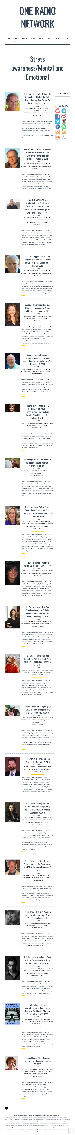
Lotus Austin (57, 1115)
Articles (24, 38)
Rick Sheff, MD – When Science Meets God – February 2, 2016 (37, 760)
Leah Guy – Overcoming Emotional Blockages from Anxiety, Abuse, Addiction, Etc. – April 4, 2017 (37, 308)
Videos (33, 38)
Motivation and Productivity (34, 220)
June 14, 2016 (37, 528)
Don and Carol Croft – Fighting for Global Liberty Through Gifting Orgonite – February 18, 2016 (37, 709)
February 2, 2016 (37, 771)
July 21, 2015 (37, 1026)
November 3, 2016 (37, 374)
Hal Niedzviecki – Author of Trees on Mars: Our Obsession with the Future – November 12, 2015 (37, 960)
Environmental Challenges (39, 718)
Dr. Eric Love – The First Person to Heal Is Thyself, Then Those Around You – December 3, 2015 (37, 915)
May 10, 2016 (37, 575)
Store (66, 38)
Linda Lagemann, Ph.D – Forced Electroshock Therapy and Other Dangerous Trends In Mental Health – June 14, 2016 (38, 511)
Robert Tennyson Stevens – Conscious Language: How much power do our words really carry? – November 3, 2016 (37, 359)
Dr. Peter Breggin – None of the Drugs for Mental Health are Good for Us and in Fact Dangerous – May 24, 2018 (37, 261)
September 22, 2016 (37, 475)
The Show (15, 39)
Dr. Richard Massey (38, 108)
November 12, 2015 (37, 975)
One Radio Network (37, 17)
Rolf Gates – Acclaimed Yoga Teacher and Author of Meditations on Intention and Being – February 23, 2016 (37, 660)
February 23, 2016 (37, 626)
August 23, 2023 (37, 115)
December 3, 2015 (37, 880)
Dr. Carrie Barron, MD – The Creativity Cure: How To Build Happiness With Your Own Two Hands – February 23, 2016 (37, 612)
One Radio (36, 106)
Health (39, 111)
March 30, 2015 (37, 1076)
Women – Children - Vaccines (36, 822)
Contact (49, 38)
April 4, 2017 (37, 321)
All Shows (27, 108)
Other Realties (36, 767)
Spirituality (48, 571)
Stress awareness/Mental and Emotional (36, 166)
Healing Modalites (35, 423)
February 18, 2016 (37, 725)
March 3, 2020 (37, 224)
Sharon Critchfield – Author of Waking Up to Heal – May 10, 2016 (37, 564)
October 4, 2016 (37, 428)
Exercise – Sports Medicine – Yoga (41, 670)
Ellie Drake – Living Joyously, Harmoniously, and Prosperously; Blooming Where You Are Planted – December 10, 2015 (38, 808)
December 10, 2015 (37, 825)
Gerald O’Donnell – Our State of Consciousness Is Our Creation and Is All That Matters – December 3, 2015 (37, 865)
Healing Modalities (38, 164)
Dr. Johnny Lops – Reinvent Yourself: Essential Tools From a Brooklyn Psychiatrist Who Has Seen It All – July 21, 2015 (37, 1009)
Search (58, 38)
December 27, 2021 (37, 168)
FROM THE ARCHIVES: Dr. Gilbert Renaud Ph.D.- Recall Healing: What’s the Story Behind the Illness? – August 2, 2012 (37, 154)
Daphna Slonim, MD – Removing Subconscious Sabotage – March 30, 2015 (38, 1061)
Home (8, 38)
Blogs (41, 38)
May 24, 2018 (37, 275)
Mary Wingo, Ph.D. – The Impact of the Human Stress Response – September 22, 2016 (37, 462)
